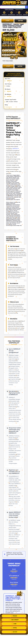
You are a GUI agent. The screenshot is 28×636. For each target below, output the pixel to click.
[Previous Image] (2, 44)
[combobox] (12, 7)
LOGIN (7, 20)
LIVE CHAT (15, 631)
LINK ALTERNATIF (15, 619)
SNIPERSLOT (15, 148)
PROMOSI (15, 615)
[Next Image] (25, 44)
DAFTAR (20, 20)
